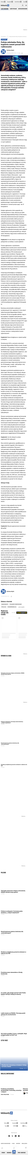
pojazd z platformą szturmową (15, 518)
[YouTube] (18, 1136)
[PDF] (11, 596)
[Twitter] (12, 1136)
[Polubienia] (2, 1148)
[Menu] (26, 5)
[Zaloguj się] (23, 5)
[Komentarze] (14, 1148)
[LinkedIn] (15, 1136)
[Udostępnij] (26, 1147)
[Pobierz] (22, 53)
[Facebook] (9, 1136)
